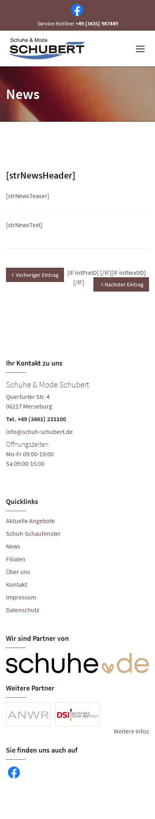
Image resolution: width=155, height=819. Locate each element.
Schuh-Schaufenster (33, 533)
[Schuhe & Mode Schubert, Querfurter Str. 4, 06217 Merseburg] (77, 422)
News (13, 546)
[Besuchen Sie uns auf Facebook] (75, 9)
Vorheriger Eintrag (37, 274)
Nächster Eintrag (123, 284)
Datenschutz (22, 610)
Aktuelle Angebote (30, 521)
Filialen (15, 559)
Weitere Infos (131, 731)
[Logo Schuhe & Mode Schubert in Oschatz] (47, 48)
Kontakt (16, 584)
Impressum (21, 597)
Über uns (18, 572)
